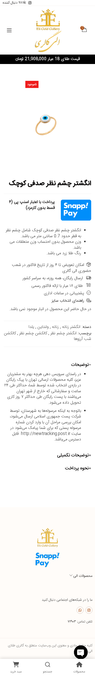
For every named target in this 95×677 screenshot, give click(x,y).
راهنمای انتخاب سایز (68, 300)
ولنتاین (43, 327)
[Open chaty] (81, 652)
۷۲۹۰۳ (72, 621)
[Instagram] (88, 610)
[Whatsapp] (80, 610)
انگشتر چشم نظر (63, 333)
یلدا (31, 327)
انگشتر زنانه (71, 327)
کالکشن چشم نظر (33, 333)
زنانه (55, 327)
